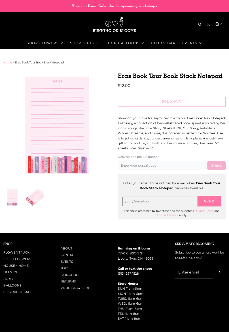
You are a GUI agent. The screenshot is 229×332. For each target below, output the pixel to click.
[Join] (219, 272)
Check (216, 165)
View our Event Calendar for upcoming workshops (114, 6)
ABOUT (66, 248)
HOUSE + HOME (16, 266)
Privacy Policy (204, 211)
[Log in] (208, 24)
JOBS (65, 268)
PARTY (8, 279)
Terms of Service (167, 215)
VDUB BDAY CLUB (75, 288)
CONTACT (68, 255)
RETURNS (68, 281)
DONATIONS (71, 275)
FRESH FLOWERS (17, 259)
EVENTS (67, 262)
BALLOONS (12, 285)
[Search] (199, 24)
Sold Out (172, 101)
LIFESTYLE (11, 272)
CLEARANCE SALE (17, 292)
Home (7, 62)
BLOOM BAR (163, 43)
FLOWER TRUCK (16, 252)
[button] (12, 197)
